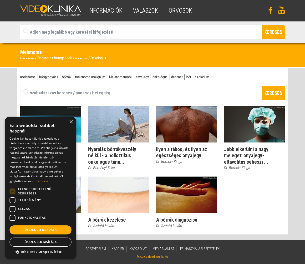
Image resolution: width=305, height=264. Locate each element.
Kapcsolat (138, 249)
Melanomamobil (120, 77)
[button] (40, 252)
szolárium (202, 77)
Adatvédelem (96, 249)
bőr (188, 77)
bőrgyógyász (48, 77)
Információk (27, 58)
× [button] (71, 122)
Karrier (118, 249)
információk (105, 10)
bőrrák (66, 77)
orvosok (180, 10)
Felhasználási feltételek (200, 249)
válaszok (145, 10)
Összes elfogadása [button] (41, 230)
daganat (177, 77)
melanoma (28, 77)
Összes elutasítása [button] (40, 242)
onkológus (160, 77)
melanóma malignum (90, 77)
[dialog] (40, 188)
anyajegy (142, 77)
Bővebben (40, 181)
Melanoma (81, 58)
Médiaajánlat (163, 249)
